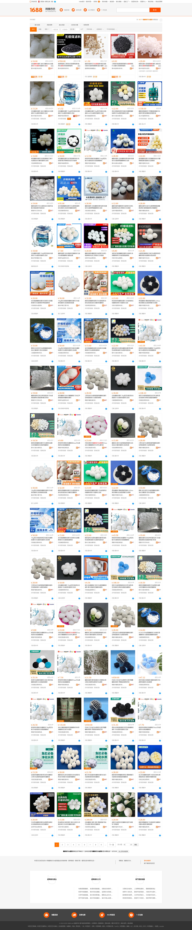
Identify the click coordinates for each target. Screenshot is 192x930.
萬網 (128, 926)
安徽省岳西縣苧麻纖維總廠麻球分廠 (112, 889)
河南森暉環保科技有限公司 (37, 163)
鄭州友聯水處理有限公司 (118, 163)
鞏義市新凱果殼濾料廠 (91, 163)
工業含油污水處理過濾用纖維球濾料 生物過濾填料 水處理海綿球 (95, 396)
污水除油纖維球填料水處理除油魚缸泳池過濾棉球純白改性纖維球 (41, 823)
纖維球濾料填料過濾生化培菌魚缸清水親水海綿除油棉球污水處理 (95, 681)
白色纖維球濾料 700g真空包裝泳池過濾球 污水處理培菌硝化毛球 (69, 112)
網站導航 (130, 923)
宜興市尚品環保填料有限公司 (91, 258)
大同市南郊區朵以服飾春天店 (143, 895)
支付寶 (136, 926)
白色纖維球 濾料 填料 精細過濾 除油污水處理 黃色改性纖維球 (95, 823)
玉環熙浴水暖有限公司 (129, 889)
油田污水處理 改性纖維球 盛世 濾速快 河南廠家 (122, 823)
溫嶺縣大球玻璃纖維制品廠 (110, 892)
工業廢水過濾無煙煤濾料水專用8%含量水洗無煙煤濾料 (122, 65)
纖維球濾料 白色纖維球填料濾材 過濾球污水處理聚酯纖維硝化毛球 (123, 159)
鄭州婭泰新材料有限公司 (64, 68)
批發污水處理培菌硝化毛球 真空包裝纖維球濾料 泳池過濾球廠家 (42, 681)
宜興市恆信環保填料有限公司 (37, 827)
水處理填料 (149, 71)
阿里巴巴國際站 (42, 926)
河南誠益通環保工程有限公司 (91, 590)
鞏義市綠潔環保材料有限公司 (64, 116)
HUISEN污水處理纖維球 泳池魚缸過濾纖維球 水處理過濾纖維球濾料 (149, 633)
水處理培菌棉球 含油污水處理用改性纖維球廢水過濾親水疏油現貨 (149, 254)
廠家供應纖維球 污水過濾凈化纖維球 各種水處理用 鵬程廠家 (149, 823)
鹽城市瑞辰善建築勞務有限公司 (143, 892)
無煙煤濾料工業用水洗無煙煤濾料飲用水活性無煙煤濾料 (68, 65)
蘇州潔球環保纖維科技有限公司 (99, 895)
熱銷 (52, 66)
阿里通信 (122, 926)
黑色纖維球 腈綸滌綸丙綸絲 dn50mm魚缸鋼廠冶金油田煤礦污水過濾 (149, 302)
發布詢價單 (147, 861)
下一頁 (111, 845)
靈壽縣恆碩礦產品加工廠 (91, 68)
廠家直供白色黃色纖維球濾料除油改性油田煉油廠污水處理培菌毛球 (122, 349)
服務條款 (101, 923)
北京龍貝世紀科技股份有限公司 (155, 895)
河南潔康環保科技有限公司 (64, 210)
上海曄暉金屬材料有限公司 (142, 889)
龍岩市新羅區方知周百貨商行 (37, 258)
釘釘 (144, 926)
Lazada (161, 926)
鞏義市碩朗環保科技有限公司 (64, 163)
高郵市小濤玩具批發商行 (130, 892)
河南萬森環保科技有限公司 (91, 353)
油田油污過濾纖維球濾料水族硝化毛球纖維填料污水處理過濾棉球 (122, 254)
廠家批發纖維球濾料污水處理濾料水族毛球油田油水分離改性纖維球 (95, 302)
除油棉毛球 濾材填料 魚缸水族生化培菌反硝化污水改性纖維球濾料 (69, 823)
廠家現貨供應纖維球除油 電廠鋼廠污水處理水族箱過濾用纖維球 (122, 776)
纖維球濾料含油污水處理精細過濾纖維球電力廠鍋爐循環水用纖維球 (149, 207)
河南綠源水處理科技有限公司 (37, 305)
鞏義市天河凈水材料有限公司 (37, 210)
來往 (140, 926)
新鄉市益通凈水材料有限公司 (64, 258)
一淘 (82, 926)
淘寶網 (69, 926)
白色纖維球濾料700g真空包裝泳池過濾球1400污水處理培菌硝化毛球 (95, 112)
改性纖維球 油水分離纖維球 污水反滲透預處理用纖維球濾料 (69, 396)
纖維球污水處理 (129, 861)
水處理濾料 (142, 71)
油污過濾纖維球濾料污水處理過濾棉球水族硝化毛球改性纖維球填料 (68, 207)
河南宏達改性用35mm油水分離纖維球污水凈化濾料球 (96, 444)
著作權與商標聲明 (85, 923)
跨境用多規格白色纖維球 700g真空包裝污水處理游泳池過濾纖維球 (96, 159)
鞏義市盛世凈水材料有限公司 (145, 258)
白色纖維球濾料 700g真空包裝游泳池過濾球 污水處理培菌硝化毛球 (122, 396)
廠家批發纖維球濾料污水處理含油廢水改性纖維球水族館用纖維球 (41, 444)
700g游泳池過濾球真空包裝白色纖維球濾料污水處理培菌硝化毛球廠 (68, 349)
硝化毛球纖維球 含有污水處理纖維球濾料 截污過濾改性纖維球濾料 (96, 586)
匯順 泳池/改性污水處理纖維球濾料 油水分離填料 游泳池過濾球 (41, 349)
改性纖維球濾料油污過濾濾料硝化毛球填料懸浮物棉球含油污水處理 (68, 159)
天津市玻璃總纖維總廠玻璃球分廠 (88, 895)
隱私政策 (107, 923)
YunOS (116, 926)
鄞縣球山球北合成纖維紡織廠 (110, 895)
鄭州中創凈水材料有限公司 (37, 68)
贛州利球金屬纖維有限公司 (98, 892)
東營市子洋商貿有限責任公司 (143, 898)
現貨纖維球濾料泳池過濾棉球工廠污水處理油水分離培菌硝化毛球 (41, 159)
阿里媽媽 (98, 926)
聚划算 (78, 926)
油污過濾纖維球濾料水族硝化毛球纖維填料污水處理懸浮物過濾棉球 (41, 302)
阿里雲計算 (109, 926)
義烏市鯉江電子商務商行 (64, 305)
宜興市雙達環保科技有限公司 (118, 210)
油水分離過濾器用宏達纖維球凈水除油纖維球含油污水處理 (68, 728)
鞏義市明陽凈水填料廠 (145, 305)
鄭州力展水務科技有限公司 (118, 116)
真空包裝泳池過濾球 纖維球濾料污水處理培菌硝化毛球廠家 (149, 681)
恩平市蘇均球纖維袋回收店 (86, 898)
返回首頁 (114, 851)
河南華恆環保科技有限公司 (91, 305)
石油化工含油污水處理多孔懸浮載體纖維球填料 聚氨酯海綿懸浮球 (122, 681)
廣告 (79, 66)
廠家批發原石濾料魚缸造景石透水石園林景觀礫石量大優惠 (95, 65)
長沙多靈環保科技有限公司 (145, 116)
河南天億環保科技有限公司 (118, 305)
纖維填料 (155, 71)
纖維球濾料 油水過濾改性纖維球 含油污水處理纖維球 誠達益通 (69, 254)
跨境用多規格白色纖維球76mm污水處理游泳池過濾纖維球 (69, 681)
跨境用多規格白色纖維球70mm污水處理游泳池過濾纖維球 (150, 728)
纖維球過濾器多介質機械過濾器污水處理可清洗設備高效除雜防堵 (149, 112)
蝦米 (103, 926)
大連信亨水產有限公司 (152, 892)
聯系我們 (123, 923)
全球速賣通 (62, 926)
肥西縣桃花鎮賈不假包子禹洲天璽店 (133, 895)
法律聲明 (94, 923)
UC (132, 926)
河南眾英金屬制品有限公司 (91, 827)
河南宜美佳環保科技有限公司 (145, 779)
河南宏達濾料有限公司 (91, 448)
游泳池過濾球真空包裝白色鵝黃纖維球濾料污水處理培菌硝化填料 (122, 112)
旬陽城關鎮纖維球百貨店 (85, 889)
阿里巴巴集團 (32, 926)
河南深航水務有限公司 (91, 210)
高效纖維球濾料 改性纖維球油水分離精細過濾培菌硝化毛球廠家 (149, 159)
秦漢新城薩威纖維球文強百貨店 (99, 889)
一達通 (156, 926)
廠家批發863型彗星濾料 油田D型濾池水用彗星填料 (150, 65)
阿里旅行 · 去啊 (89, 926)
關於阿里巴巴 (116, 923)
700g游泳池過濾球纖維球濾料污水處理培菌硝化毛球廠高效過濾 (68, 302)
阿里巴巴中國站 (52, 926)
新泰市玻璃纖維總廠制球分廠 (87, 892)
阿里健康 (150, 926)
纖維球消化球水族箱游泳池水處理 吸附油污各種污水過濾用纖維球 (69, 776)
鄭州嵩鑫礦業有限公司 (91, 116)
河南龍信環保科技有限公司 (64, 353)
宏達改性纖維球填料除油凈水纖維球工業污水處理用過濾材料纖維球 (41, 776)
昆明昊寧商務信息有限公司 (131, 898)
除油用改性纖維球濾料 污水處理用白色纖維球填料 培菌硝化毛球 (122, 302)
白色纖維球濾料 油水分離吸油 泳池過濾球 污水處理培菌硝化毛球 (42, 112)
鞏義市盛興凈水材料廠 (145, 163)
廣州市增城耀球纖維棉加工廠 (98, 898)
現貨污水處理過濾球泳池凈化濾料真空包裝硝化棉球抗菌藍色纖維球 (149, 396)
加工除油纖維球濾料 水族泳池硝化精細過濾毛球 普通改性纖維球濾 (149, 776)
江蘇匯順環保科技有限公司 (37, 353)
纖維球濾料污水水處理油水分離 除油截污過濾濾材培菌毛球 (42, 207)
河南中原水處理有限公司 (118, 258)
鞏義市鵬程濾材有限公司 (145, 210)
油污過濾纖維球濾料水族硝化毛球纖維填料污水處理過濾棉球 (95, 349)
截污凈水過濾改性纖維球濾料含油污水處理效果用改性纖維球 (95, 776)
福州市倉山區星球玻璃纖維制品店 (112, 898)
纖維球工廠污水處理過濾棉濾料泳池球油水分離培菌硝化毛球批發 (122, 444)
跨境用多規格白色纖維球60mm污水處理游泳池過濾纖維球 (69, 444)
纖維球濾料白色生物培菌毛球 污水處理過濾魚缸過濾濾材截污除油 (42, 396)
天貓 (73, 926)
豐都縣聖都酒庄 (150, 889)
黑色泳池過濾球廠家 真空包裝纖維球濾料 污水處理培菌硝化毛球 (122, 728)
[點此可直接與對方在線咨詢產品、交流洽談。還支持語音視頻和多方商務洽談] (79, 124)
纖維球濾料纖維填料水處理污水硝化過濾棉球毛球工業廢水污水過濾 (122, 207)
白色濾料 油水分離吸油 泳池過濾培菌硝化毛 (42, 65)
